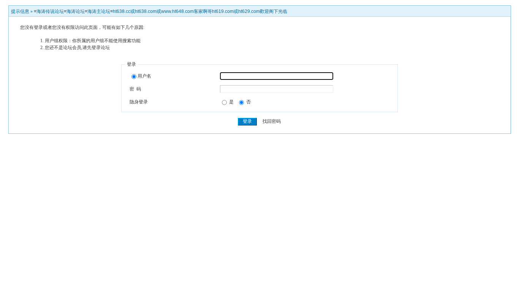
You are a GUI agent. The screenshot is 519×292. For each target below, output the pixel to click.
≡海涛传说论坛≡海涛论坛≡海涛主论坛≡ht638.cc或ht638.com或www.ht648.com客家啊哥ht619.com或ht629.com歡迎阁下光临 (160, 11)
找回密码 (272, 121)
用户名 (144, 76)
